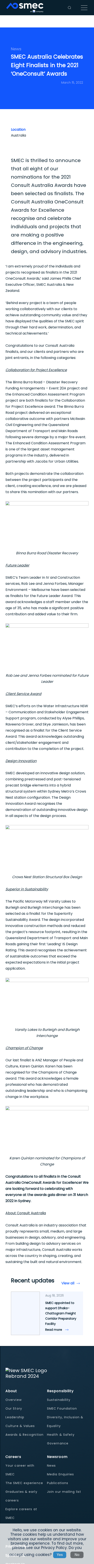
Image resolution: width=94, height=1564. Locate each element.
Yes (60, 1555)
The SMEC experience (24, 1483)
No (77, 1555)
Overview (13, 1400)
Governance (57, 1443)
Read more (54, 1329)
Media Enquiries (60, 1474)
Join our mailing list (64, 1492)
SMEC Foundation (62, 1408)
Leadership (14, 1417)
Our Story (13, 1408)
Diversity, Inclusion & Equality (65, 1421)
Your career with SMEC (20, 1469)
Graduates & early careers (21, 1496)
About (11, 1390)
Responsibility (60, 1390)
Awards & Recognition (24, 1434)
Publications (57, 1483)
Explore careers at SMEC (21, 1513)
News (51, 1465)
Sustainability (58, 1400)
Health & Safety (61, 1434)
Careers (13, 1456)
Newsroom (57, 1456)
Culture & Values (20, 1426)
